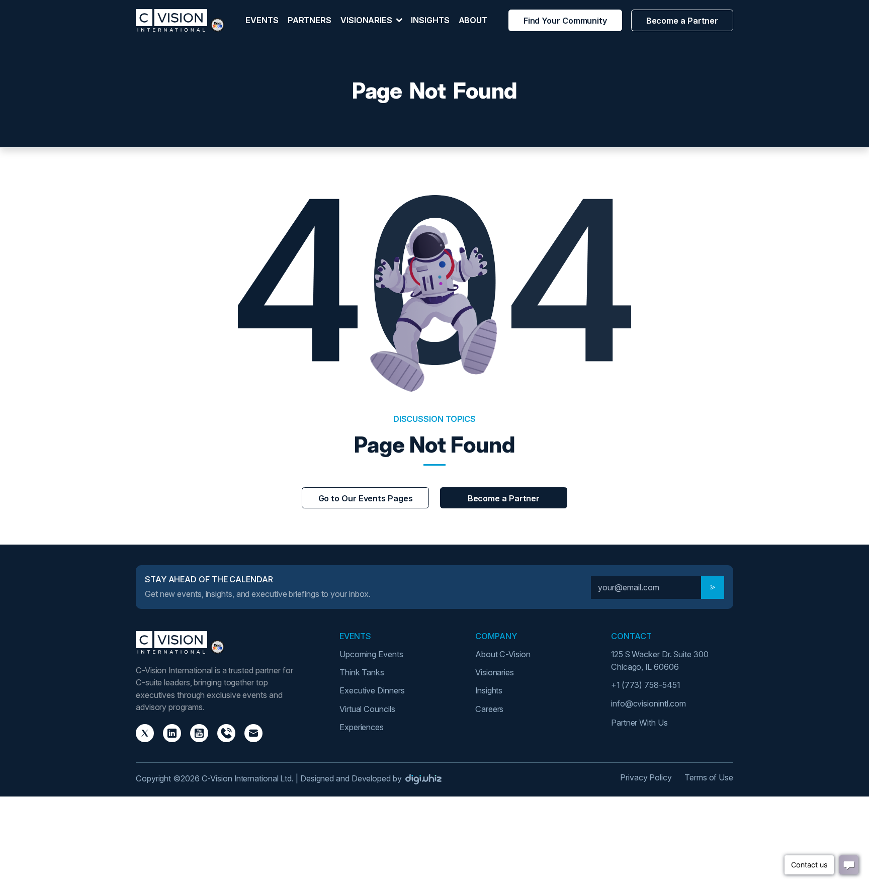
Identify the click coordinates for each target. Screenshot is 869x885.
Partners (309, 20)
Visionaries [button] (367, 20)
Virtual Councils (367, 709)
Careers (489, 709)
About (473, 20)
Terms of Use (708, 777)
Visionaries (494, 672)
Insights (430, 20)
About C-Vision (503, 654)
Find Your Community (565, 21)
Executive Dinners (371, 690)
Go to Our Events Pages (365, 498)
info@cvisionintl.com (648, 703)
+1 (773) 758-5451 (645, 685)
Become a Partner (682, 21)
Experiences (361, 727)
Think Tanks (361, 672)
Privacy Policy (646, 777)
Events (261, 20)
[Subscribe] (712, 587)
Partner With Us (639, 723)
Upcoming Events (371, 654)
